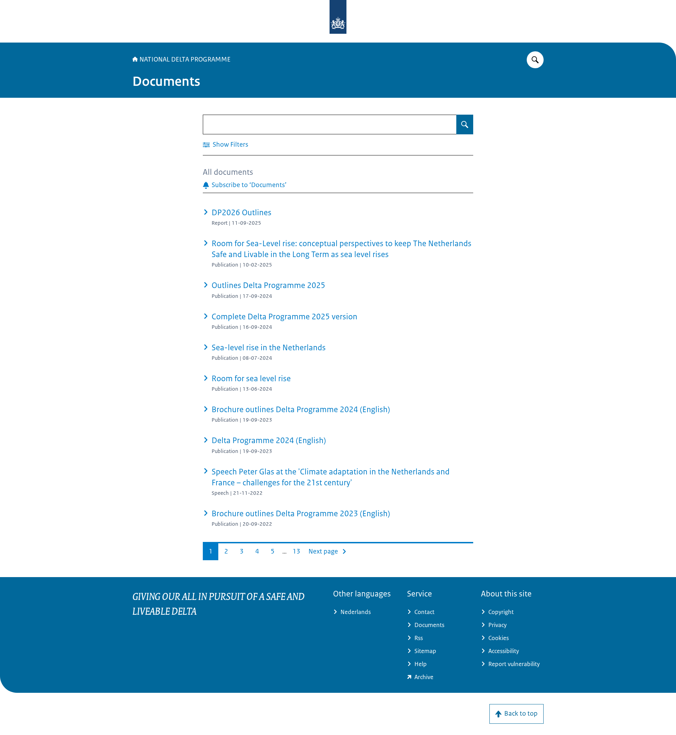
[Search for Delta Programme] (535, 59)
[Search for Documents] (464, 124)
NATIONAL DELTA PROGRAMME (185, 59)
